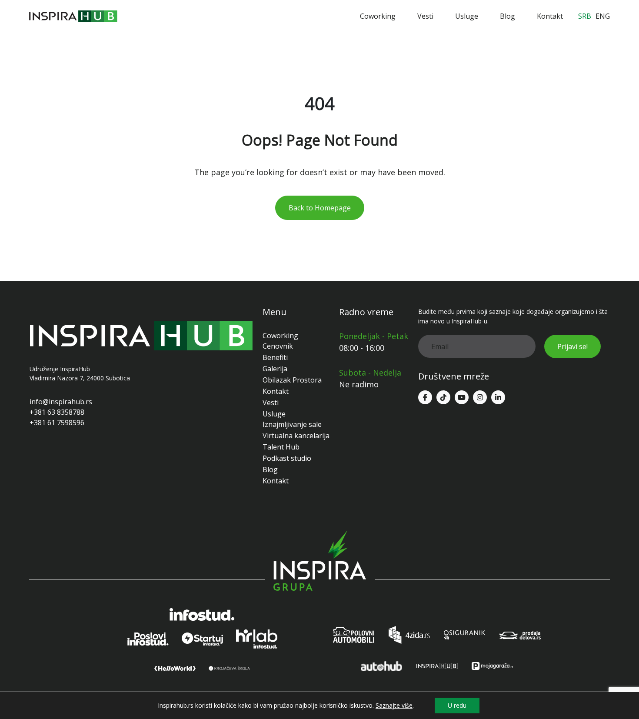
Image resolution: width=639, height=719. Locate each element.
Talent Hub (281, 447)
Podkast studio (287, 458)
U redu (457, 705)
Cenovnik (278, 346)
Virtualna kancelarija (296, 435)
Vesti (425, 16)
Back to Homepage (320, 208)
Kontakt (550, 16)
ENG (603, 16)
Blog (507, 16)
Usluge (466, 16)
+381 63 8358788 (57, 412)
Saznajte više (394, 705)
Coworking (378, 16)
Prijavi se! (572, 346)
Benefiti (275, 357)
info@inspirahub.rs (61, 401)
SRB (584, 16)
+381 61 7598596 (57, 422)
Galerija (275, 368)
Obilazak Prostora (292, 380)
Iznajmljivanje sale (292, 424)
